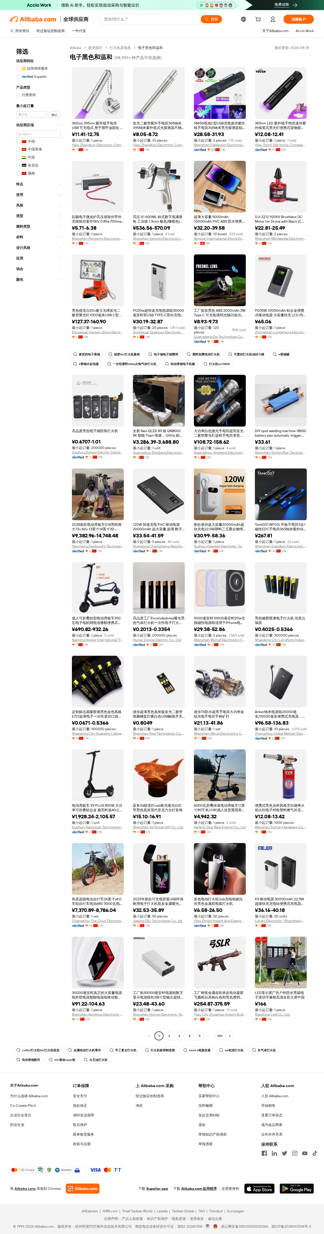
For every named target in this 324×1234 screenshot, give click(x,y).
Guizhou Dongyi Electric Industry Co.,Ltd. (98, 452)
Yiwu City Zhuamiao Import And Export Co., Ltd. (220, 1014)
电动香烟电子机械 (183, 364)
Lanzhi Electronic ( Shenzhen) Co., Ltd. (281, 921)
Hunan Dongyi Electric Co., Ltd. (157, 640)
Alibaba (75, 48)
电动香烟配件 (31, 1060)
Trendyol (216, 1211)
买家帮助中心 (209, 1096)
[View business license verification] (207, 1226)
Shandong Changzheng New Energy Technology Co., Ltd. (159, 546)
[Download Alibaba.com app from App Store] (259, 1189)
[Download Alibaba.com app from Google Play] (297, 1189)
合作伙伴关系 (271, 1134)
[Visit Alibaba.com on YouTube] (305, 1153)
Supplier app (157, 1189)
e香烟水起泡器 (89, 364)
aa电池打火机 (234, 1050)
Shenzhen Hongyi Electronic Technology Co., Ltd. (159, 1014)
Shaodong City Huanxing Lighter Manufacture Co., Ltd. (98, 733)
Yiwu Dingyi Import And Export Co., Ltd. (220, 921)
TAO (201, 1211)
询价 (139, 1106)
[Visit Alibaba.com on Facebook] (264, 1153)
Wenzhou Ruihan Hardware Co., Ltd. (281, 827)
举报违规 (205, 1144)
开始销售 (268, 1106)
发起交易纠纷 (209, 1115)
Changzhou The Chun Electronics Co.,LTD (98, 921)
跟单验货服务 (83, 1134)
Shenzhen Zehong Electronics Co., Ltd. (159, 239)
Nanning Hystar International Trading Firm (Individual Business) (98, 640)
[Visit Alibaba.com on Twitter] (284, 1153)
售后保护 (80, 1125)
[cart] (259, 20)
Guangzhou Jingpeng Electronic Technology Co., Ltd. (220, 453)
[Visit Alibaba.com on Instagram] (295, 1153)
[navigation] (38, 542)
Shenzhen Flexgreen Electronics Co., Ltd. (220, 145)
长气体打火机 (267, 1050)
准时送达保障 (83, 1115)
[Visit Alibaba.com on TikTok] (315, 1153)
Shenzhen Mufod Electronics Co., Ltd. (220, 640)
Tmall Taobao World (137, 1211)
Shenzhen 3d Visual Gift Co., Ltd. (158, 827)
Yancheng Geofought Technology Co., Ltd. (98, 546)
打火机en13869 (219, 364)
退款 (202, 1125)
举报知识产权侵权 (212, 1134)
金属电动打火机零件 (87, 1050)
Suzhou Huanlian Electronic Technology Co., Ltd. (220, 546)
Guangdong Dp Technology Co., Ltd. (220, 337)
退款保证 (80, 1106)
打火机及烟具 (120, 48)
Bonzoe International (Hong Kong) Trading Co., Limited (220, 239)
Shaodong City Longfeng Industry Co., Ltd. (281, 640)
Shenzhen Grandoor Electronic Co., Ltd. (281, 546)
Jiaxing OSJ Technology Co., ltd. (158, 921)
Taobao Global (183, 1211)
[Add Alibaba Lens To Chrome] (82, 1189)
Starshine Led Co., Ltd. (272, 1014)
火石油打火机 (98, 1060)
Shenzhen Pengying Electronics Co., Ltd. (98, 239)
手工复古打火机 (125, 1050)
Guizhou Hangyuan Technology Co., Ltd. (98, 827)
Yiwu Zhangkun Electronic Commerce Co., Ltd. (98, 145)
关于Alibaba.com (24, 1085)
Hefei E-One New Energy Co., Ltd (220, 827)
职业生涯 (17, 1125)
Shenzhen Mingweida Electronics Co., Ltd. (281, 239)
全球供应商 (76, 19)
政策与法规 (82, 1144)
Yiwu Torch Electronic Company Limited (281, 145)
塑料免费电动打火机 (206, 354)
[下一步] (229, 1035)
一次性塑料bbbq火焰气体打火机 (134, 364)
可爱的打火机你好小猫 (249, 354)
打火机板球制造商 (163, 1050)
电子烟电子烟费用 (166, 354)
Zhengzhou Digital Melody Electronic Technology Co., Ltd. (281, 733)
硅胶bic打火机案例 (127, 354)
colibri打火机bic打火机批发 (40, 1050)
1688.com (110, 1211)
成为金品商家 (271, 1125)
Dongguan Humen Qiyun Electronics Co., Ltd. (98, 332)
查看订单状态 (271, 1115)
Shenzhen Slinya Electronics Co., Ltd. (220, 733)
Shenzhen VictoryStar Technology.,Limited (281, 453)
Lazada (162, 1211)
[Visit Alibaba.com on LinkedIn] (274, 1153)
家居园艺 (95, 48)
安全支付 (80, 1096)
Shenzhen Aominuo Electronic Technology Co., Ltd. (98, 1014)
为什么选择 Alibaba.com (29, 1096)
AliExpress (90, 1211)
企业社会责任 (20, 1115)
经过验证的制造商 (150, 1096)
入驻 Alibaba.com (274, 1096)
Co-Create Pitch (23, 1106)
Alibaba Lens (25, 1189)
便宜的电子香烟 (89, 354)
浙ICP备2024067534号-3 (291, 1226)
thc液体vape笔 (64, 1060)
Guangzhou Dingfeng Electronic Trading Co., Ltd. (159, 453)
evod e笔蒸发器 (200, 1050)
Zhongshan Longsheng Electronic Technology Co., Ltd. (281, 332)
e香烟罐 (283, 354)
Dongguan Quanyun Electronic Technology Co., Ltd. (159, 332)
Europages (235, 1211)
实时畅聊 (205, 1106)
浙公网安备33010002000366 (244, 1226)
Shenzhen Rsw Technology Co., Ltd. (159, 733)
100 (219, 1036)
